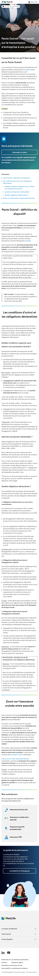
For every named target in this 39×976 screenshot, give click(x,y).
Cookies (4, 962)
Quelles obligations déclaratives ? (16, 195)
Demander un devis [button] (19, 152)
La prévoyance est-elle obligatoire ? (15, 857)
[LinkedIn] (3, 953)
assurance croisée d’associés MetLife (15, 759)
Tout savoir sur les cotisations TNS (15, 859)
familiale (28, 241)
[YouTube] (8, 953)
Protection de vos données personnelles (15, 959)
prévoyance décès (16, 755)
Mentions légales (17, 962)
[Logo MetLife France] (9, 919)
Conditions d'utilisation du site (12, 965)
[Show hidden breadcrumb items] (8, 6)
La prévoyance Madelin (11, 854)
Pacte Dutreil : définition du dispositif (16, 178)
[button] (3, 2)
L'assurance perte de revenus (13, 861)
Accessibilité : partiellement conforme (15, 968)
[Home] (3, 6)
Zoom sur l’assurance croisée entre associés (19, 198)
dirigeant (27, 70)
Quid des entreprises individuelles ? (17, 192)
